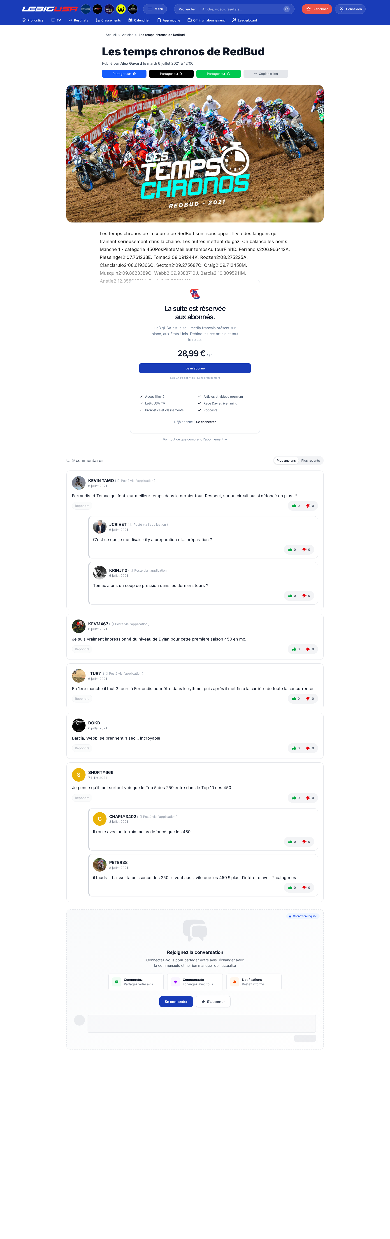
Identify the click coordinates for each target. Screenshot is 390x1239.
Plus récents (310, 460)
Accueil (111, 35)
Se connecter (206, 422)
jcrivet (118, 524)
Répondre (82, 506)
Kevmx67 (98, 624)
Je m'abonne (195, 368)
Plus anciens (286, 460)
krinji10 (118, 570)
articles (127, 35)
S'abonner (216, 1001)
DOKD (94, 723)
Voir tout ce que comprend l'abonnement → (195, 439)
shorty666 (101, 772)
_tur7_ (95, 673)
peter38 (118, 862)
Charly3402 (122, 816)
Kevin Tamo (101, 480)
